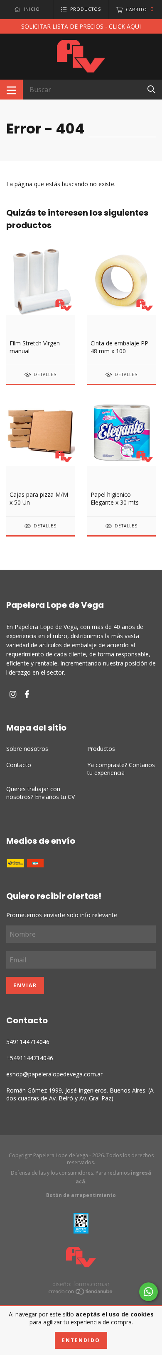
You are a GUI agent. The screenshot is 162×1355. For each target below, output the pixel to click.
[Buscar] (151, 89)
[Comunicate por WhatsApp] (148, 1291)
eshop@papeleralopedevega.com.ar (54, 1074)
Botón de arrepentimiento (81, 1195)
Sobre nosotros (27, 749)
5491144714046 (27, 1042)
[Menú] (11, 90)
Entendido (81, 1340)
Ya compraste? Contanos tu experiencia (121, 769)
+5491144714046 (29, 1058)
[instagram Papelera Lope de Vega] (13, 694)
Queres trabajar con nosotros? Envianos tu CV (40, 793)
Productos (101, 749)
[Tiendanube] (81, 1293)
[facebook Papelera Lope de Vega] (27, 694)
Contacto (18, 765)
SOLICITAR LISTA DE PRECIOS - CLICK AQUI (81, 26)
